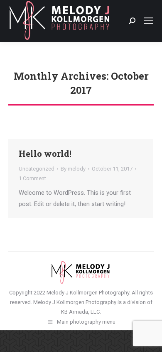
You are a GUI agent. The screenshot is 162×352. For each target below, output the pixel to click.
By (73, 169)
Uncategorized (36, 169)
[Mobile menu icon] (149, 21)
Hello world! (45, 153)
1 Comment (32, 178)
